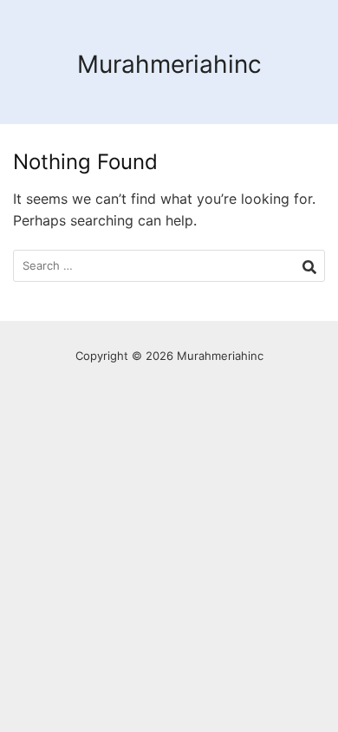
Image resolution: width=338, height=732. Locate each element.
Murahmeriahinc (169, 64)
